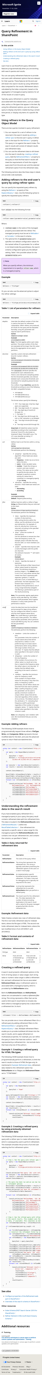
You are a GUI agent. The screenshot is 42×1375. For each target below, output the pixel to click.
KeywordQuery (7, 193)
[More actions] (38, 25)
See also (5, 61)
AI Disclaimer (6, 1367)
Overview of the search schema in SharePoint (22, 1302)
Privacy (13, 1369)
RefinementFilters (22, 157)
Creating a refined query (11, 58)
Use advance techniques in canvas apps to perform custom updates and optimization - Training (19, 1338)
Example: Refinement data (21, 1065)
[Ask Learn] (35, 25)
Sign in (38, 21)
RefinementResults (9, 825)
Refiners (26, 140)
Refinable (34, 233)
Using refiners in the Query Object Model (16, 49)
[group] (21, 218)
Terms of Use (6, 1372)
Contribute (5, 1369)
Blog (27, 1367)
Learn (4, 25)
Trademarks (16, 1372)
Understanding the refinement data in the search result (21, 56)
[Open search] (33, 21)
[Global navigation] (2, 21)
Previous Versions (18, 1367)
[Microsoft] (21, 21)
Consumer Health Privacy (27, 1369)
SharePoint (11, 25)
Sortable (10, 236)
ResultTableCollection (9, 827)
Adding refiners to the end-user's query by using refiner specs (21, 52)
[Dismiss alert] (38, 3)
